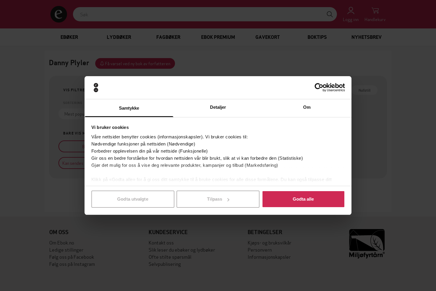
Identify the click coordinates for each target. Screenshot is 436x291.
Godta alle (303, 199)
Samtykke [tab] (129, 108)
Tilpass (214, 199)
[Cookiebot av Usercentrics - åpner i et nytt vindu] (319, 87)
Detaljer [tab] (218, 107)
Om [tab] (307, 107)
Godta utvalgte (132, 199)
